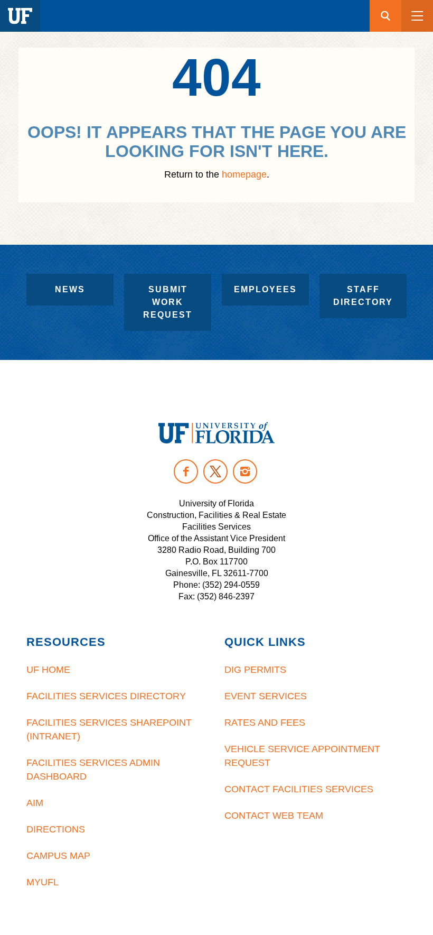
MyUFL (42, 882)
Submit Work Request (167, 302)
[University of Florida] (216, 433)
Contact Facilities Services (298, 789)
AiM (34, 803)
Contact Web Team (273, 815)
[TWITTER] (215, 471)
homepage (244, 174)
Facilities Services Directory (106, 696)
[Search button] (385, 16)
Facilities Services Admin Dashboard (93, 769)
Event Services (265, 696)
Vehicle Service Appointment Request (302, 756)
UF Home (48, 669)
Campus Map (58, 855)
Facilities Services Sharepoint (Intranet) (109, 729)
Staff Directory (363, 296)
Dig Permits (255, 669)
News (70, 289)
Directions (55, 829)
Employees (265, 289)
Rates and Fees (264, 722)
